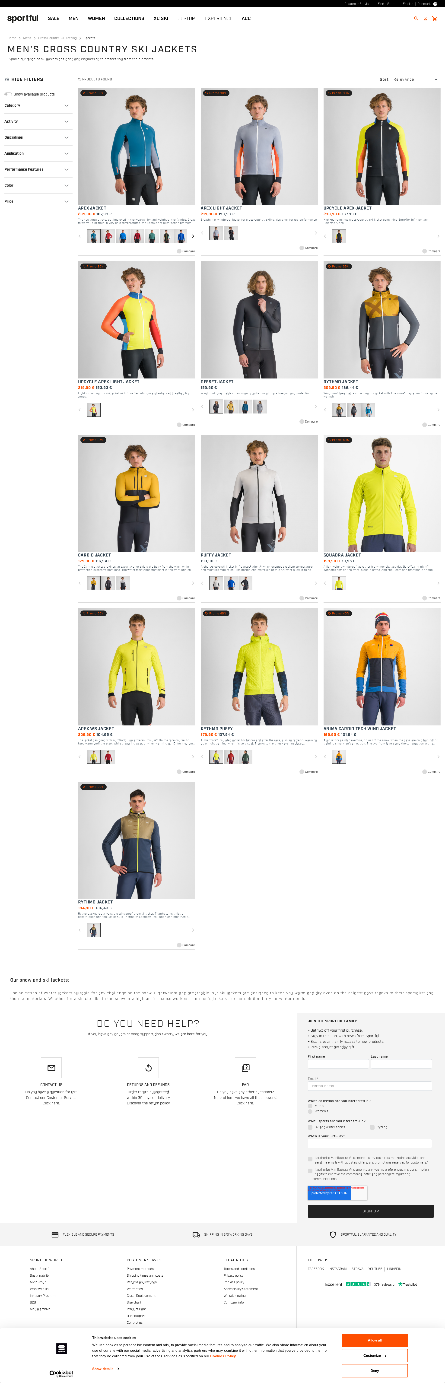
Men (74, 18)
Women (96, 18)
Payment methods (140, 1269)
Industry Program (42, 1295)
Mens (27, 38)
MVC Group (38, 1282)
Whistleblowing (235, 1295)
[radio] (370, 1106)
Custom (187, 18)
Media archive (40, 1309)
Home (11, 38)
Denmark (424, 4)
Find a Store (386, 4)
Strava (357, 1269)
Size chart (134, 1302)
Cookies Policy (223, 1356)
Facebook (316, 1269)
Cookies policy (234, 1282)
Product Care (136, 1309)
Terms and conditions (239, 1269)
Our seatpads (136, 1316)
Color (8, 185)
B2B (33, 1302)
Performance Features (23, 169)
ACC (246, 18)
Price (8, 201)
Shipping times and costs (145, 1275)
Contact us (135, 1322)
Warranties (135, 1289)
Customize (372, 1356)
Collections (129, 18)
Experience (218, 18)
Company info (234, 1302)
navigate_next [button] (193, 236)
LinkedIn (394, 1269)
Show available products (34, 94)
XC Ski (161, 18)
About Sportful (40, 1269)
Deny (375, 1371)
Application (14, 153)
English (408, 4)
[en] (24, 18)
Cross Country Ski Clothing (57, 38)
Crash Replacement (141, 1295)
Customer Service (357, 4)
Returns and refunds (142, 1282)
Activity (11, 121)
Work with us (39, 1289)
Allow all (375, 1340)
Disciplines (13, 137)
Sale (53, 18)
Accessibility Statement (241, 1289)
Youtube (375, 1269)
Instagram (338, 1269)
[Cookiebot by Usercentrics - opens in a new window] (61, 1373)
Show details (102, 1369)
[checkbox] (370, 1109)
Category (12, 105)
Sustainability (40, 1275)
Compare (188, 251)
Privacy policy (233, 1275)
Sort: (385, 79)
